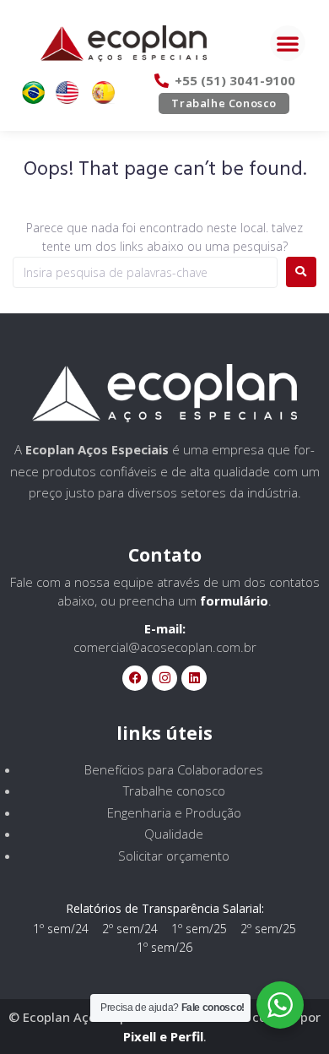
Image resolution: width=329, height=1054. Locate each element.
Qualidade (173, 833)
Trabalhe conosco (174, 790)
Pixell (139, 1036)
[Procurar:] (145, 272)
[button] (287, 43)
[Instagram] (164, 678)
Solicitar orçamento (173, 855)
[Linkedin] (194, 678)
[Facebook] (135, 678)
